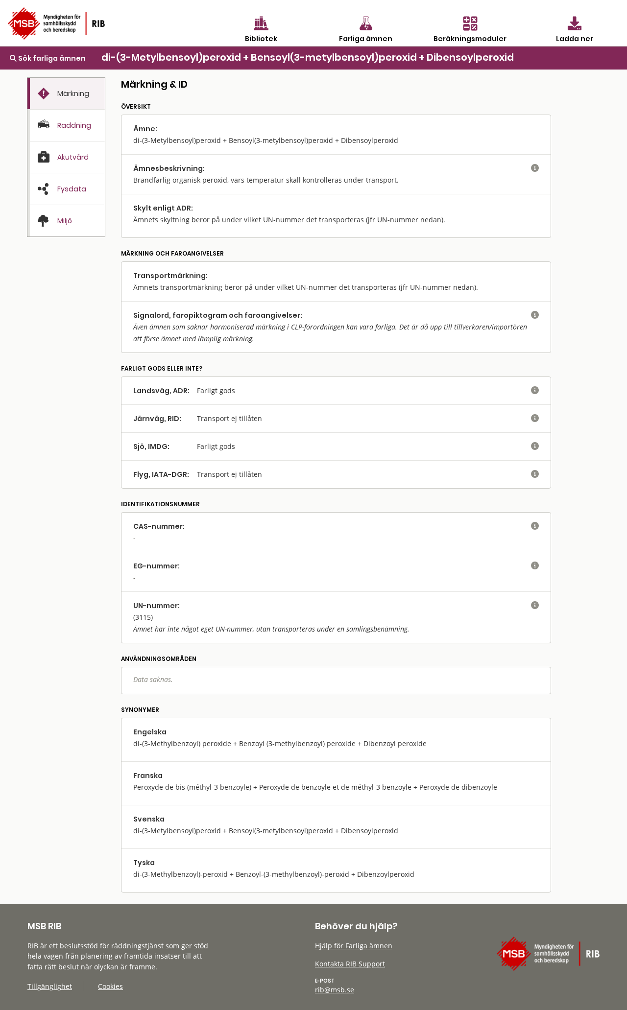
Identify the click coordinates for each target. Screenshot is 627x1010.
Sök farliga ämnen (51, 58)
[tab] (66, 93)
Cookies (110, 986)
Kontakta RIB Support (350, 963)
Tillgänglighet (49, 986)
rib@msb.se (334, 989)
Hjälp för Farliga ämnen (353, 945)
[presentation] (66, 94)
